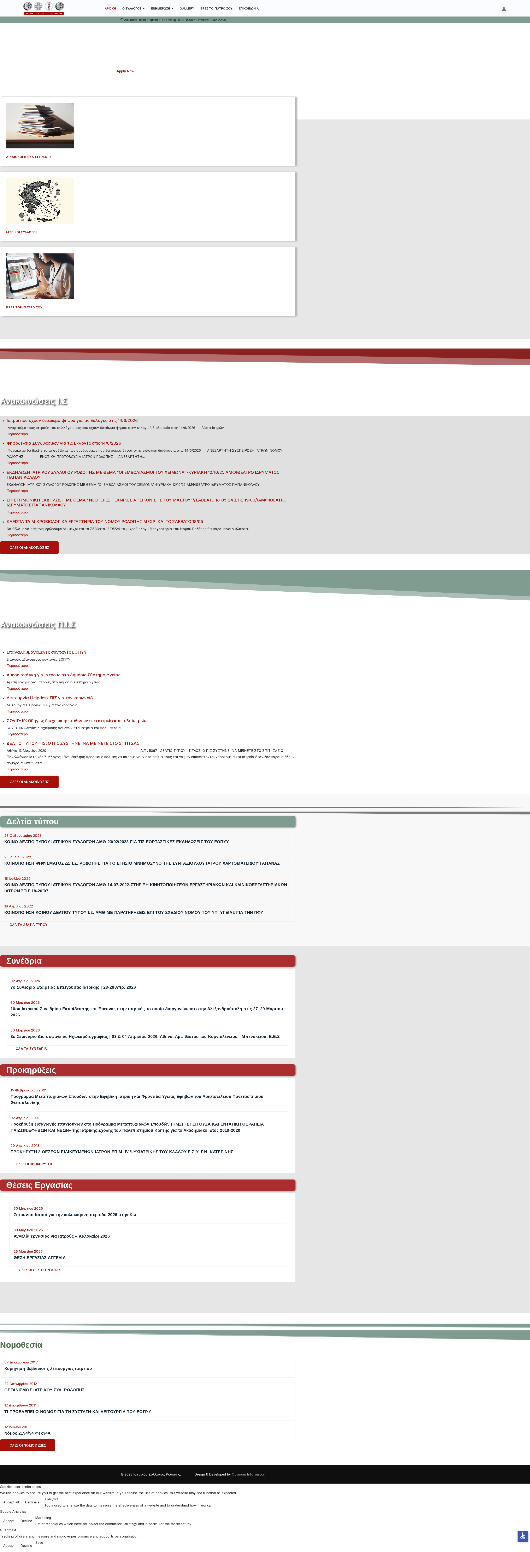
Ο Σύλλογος (131, 8)
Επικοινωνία (249, 8)
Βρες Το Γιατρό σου (216, 8)
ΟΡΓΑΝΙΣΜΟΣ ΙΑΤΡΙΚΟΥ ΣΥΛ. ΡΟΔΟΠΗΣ (44, 1390)
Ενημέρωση (160, 8)
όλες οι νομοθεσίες (28, 1445)
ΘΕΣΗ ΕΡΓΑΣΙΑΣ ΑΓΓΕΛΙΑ (40, 1257)
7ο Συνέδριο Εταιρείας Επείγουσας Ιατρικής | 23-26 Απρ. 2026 (73, 987)
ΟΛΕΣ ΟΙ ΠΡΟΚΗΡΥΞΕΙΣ (34, 1164)
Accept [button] (8, 1521)
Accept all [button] (11, 1502)
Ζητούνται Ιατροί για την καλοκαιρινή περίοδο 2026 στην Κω (75, 1214)
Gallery (187, 8)
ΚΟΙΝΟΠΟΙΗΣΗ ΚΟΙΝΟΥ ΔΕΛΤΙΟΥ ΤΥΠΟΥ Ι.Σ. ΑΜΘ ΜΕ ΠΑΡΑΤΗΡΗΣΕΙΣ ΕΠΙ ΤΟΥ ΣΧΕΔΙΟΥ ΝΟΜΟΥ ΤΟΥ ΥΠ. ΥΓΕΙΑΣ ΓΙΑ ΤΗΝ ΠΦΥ (133, 912)
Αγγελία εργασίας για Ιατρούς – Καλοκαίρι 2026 (62, 1236)
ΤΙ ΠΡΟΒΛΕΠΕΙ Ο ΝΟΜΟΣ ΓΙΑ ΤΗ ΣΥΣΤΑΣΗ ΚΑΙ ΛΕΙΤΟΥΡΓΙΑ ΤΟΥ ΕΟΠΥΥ (77, 1411)
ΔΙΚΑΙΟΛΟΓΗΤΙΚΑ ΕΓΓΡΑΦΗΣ (29, 157)
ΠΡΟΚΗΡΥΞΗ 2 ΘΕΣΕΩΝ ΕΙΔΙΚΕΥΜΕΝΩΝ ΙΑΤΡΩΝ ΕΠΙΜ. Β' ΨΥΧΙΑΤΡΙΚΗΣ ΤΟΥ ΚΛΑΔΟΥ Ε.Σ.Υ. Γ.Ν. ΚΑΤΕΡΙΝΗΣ (122, 1152)
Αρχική (110, 8)
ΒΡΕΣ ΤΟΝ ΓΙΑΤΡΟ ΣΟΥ (24, 307)
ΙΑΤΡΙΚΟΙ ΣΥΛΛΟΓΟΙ (21, 232)
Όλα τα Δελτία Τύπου (28, 924)
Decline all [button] (33, 1502)
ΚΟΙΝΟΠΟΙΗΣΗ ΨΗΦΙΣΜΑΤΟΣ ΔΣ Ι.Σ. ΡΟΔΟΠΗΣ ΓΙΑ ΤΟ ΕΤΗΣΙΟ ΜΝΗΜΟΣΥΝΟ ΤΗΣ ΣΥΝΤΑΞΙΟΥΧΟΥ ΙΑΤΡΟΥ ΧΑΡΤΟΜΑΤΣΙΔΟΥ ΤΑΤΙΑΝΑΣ (142, 863)
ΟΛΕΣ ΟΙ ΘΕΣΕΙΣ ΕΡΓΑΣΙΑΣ (40, 1270)
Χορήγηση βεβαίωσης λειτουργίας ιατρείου (48, 1368)
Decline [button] (26, 1521)
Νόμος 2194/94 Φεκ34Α (27, 1433)
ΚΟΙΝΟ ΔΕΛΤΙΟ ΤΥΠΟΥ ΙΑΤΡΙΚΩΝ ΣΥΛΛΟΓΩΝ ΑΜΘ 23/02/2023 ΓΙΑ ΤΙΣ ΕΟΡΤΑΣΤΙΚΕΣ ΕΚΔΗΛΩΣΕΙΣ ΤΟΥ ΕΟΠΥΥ (116, 841)
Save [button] (39, 1542)
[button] (504, 9)
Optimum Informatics (248, 1474)
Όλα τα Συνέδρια (31, 1049)
